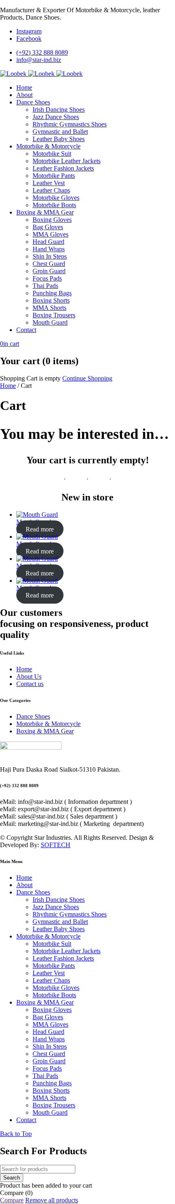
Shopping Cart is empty (30, 378)
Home (8, 385)
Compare (12, 1200)
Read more (40, 529)
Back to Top (16, 1133)
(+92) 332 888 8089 (42, 52)
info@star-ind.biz (38, 59)
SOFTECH (55, 844)
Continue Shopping (87, 378)
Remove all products (51, 1200)
